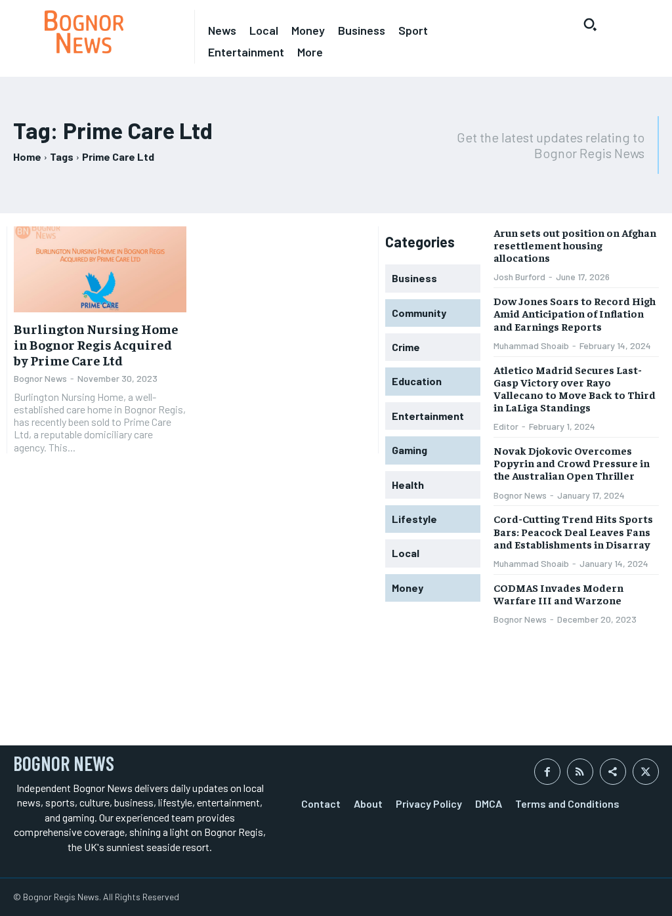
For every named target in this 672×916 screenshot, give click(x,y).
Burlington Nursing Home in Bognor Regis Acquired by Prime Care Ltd (96, 344)
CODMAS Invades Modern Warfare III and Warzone (558, 593)
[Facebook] (547, 772)
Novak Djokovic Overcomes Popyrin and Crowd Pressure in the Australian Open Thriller (572, 463)
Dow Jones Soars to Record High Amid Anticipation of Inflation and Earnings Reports (575, 313)
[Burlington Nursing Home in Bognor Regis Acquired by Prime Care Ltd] (100, 269)
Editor (506, 426)
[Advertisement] (166, 696)
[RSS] (580, 772)
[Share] (613, 772)
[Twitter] (646, 772)
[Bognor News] (84, 32)
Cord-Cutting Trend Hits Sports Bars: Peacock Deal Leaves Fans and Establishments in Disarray (573, 531)
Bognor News (40, 378)
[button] (590, 24)
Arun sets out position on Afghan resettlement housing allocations (575, 245)
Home (27, 156)
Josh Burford (519, 276)
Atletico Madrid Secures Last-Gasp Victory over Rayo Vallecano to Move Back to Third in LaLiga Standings (575, 388)
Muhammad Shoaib (531, 345)
